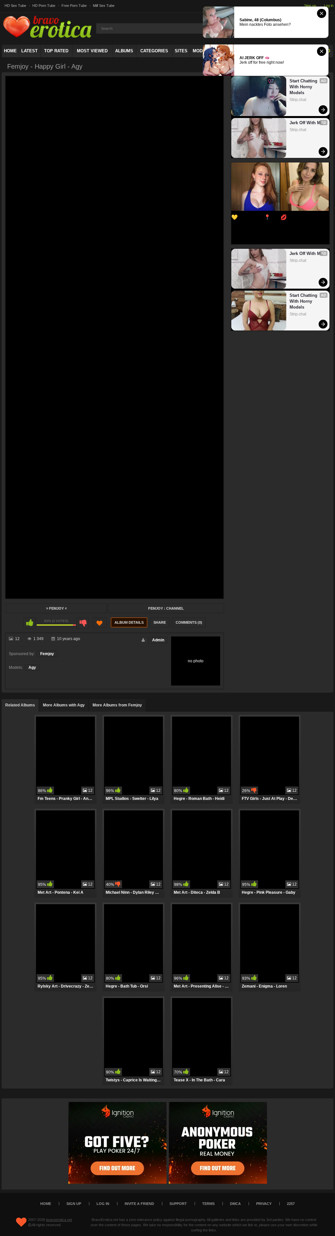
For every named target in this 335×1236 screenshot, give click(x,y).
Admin (158, 640)
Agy (32, 667)
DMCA (235, 1204)
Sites (181, 50)
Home (10, 50)
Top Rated (56, 50)
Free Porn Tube (74, 6)
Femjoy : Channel (166, 608)
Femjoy (56, 608)
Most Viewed (92, 50)
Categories (154, 50)
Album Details (129, 622)
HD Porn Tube (43, 6)
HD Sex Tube (15, 6)
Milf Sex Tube (104, 6)
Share (159, 622)
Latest (29, 50)
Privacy (264, 1204)
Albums (124, 50)
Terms (208, 1204)
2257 (291, 1204)
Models (202, 50)
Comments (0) (189, 622)
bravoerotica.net (59, 1220)
